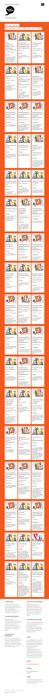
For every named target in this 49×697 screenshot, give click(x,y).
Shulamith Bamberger (23, 320)
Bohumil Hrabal (24, 558)
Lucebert (40, 128)
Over (9, 690)
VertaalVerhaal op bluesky (32, 664)
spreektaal (41, 592)
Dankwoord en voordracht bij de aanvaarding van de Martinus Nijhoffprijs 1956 (24, 371)
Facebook (28, 672)
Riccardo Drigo (24, 551)
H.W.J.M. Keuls (39, 350)
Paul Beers (37, 190)
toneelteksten (13, 57)
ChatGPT (9, 85)
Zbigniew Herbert (12, 555)
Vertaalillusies (23, 544)
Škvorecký (24, 556)
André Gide (21, 411)
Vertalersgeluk (22, 95)
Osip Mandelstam (26, 588)
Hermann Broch (25, 590)
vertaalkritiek (21, 93)
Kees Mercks (26, 555)
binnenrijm (27, 490)
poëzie (9, 57)
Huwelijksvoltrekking (25, 181)
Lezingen (24, 28)
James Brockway (38, 221)
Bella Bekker (34, 526)
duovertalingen (35, 587)
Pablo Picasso (13, 156)
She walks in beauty (11, 208)
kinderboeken (35, 452)
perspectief (12, 254)
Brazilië (27, 155)
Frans (36, 57)
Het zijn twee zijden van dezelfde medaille (37, 401)
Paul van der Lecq (11, 154)
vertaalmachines (8, 88)
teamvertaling (40, 490)
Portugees (26, 154)
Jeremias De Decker (25, 128)
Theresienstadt (25, 552)
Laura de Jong (35, 95)
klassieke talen (22, 493)
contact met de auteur (9, 155)
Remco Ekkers (21, 97)
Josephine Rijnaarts (23, 191)
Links (21, 690)
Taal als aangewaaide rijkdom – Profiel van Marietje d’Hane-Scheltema (10, 46)
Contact (17, 690)
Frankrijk (39, 581)
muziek (11, 552)
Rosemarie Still (35, 128)
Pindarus (24, 409)
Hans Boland (25, 284)
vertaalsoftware (8, 87)
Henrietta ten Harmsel (23, 127)
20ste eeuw (10, 319)
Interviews (18, 28)
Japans (6, 125)
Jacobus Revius (22, 129)
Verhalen (39, 28)
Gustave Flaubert (39, 416)
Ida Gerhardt (23, 486)
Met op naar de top (24, 438)
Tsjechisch (10, 348)
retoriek (20, 492)
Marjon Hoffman (35, 449)
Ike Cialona (23, 449)
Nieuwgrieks (7, 420)
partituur (14, 556)
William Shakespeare (9, 380)
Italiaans (14, 320)
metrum (25, 282)
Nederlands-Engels (25, 124)
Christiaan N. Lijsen (23, 410)
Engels (36, 55)
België (37, 589)
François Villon (35, 259)
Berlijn (41, 552)
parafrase (34, 490)
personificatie (21, 94)
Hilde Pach (21, 318)
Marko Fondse (8, 417)
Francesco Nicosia (11, 317)
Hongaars (41, 449)
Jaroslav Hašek (22, 554)
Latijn (6, 58)
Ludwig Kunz (23, 258)
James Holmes (24, 382)
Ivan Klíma (26, 553)
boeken (33, 641)
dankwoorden (10, 621)
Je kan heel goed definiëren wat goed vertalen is (36, 474)
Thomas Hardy (38, 492)
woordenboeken (35, 453)
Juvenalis (24, 492)
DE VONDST (34, 192)
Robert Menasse (40, 191)
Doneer (35, 682)
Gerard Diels (26, 351)
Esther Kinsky (26, 96)
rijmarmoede (35, 590)
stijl (33, 495)
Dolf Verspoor (27, 349)
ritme (38, 378)
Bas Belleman (38, 94)
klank (37, 377)
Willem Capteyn (35, 458)
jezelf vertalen (10, 216)
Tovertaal (21, 512)
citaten (22, 407)
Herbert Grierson (22, 350)
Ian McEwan (13, 378)
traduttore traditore (36, 125)
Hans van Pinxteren (36, 417)
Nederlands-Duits (35, 127)
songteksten (7, 194)
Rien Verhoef (14, 377)
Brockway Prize (40, 555)
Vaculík (20, 556)
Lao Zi (38, 166)
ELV (13, 88)
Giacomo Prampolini (9, 321)
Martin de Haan (8, 86)
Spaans (33, 319)
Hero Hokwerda (12, 419)
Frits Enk (20, 450)
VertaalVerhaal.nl (11, 692)
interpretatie (37, 488)
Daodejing (34, 166)
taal (16, 254)
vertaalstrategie (22, 322)
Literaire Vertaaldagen (36, 586)
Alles (7, 28)
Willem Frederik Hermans (37, 129)
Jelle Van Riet (39, 56)
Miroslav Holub (13, 347)
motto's (25, 407)
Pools (9, 552)
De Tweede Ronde (22, 452)
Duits (25, 92)
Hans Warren (12, 421)
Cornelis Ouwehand (12, 125)
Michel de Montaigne (36, 165)
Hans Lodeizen (27, 385)
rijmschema (27, 454)
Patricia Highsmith (22, 589)
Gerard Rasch (8, 553)
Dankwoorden (12, 28)
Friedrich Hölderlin (12, 486)
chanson (38, 258)
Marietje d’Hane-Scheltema (24, 491)
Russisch (26, 56)
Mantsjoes (9, 287)
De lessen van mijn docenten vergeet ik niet (11, 182)
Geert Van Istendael (36, 588)
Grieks (9, 58)
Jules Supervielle (35, 351)
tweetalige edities (8, 487)
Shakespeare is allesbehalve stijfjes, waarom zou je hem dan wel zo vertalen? (38, 80)
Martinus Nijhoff (8, 320)
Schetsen (34, 28)
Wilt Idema (12, 451)
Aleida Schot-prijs (38, 525)
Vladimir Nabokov (38, 494)
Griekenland (13, 416)
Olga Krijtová (8, 526)
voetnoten (7, 451)
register (41, 378)
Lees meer (15, 612)
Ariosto (27, 449)
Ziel (20, 400)
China (9, 449)
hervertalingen (39, 161)
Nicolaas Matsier (22, 408)
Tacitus (25, 489)
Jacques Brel (34, 582)
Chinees (7, 450)
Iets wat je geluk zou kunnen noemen (37, 44)
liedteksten (40, 376)
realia (39, 452)
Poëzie (29, 28)
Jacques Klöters (11, 191)
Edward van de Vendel (36, 457)
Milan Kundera (11, 346)
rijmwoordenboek (26, 450)
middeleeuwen (21, 454)
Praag (20, 552)
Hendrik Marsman (36, 553)
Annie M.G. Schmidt (23, 125)
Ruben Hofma (21, 321)
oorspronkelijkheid (38, 447)
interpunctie (34, 380)
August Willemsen (22, 155)
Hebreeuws (25, 318)
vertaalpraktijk (22, 586)
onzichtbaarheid (8, 556)
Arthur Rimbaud (39, 164)
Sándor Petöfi (35, 450)
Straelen (34, 585)
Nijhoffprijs (13, 124)
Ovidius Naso (11, 61)
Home (6, 690)
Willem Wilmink (8, 192)
